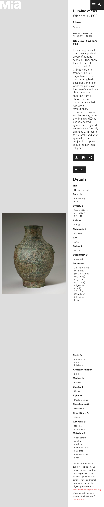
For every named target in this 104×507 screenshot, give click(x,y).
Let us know (78, 500)
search (99, 4)
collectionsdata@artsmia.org (87, 490)
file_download (76, 157)
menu (94, 4)
